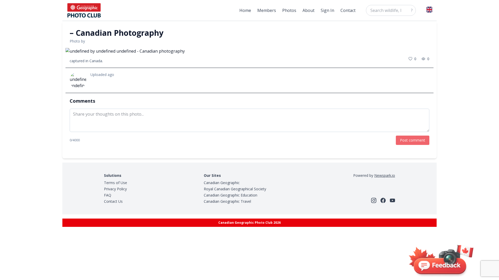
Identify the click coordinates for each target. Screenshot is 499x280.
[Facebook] (383, 200)
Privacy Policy (115, 188)
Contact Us (113, 201)
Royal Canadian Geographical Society (235, 188)
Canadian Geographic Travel (227, 201)
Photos (289, 10)
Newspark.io (384, 175)
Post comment (412, 140)
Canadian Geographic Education (230, 195)
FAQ (107, 195)
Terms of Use (115, 182)
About (308, 10)
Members (266, 10)
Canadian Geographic (222, 182)
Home (245, 10)
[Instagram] (373, 200)
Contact (348, 10)
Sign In (327, 10)
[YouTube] (392, 200)
